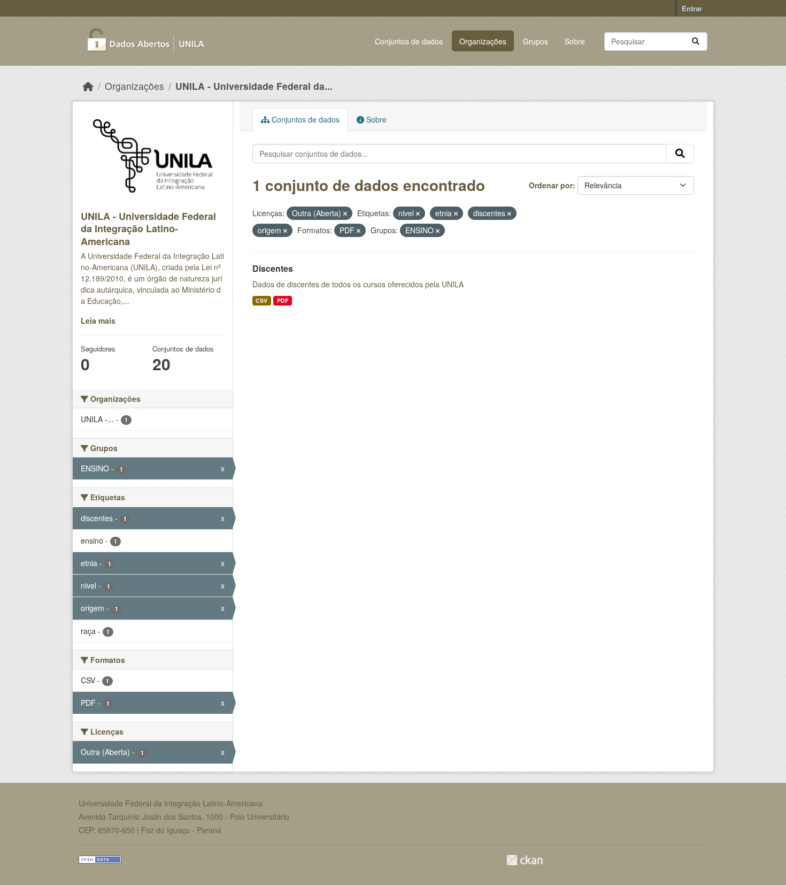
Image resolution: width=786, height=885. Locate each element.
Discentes (272, 268)
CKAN (524, 860)
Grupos (535, 41)
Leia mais (98, 320)
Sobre (575, 41)
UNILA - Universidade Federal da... (254, 86)
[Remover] (345, 213)
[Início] (88, 86)
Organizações (482, 41)
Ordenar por (551, 185)
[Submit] (695, 41)
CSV (261, 300)
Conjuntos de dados (409, 41)
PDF (282, 300)
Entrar (692, 8)
